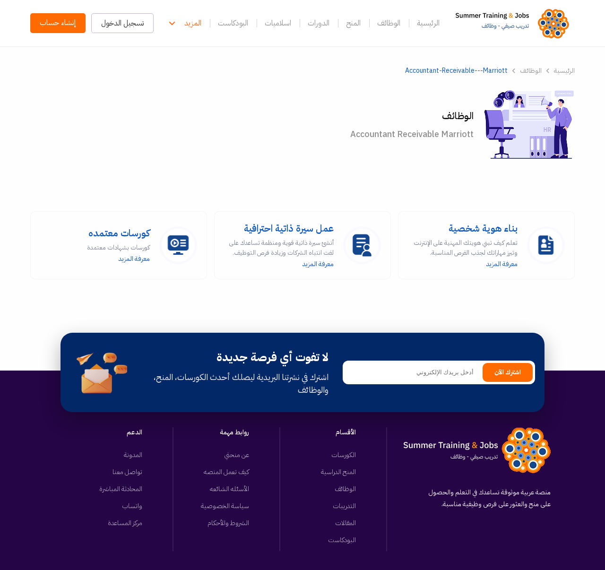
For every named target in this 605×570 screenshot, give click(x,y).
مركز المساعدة (125, 523)
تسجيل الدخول (122, 23)
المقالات (345, 523)
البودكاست (233, 23)
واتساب (132, 506)
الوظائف (388, 23)
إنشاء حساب (58, 22)
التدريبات (344, 506)
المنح (353, 23)
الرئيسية (428, 23)
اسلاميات (278, 23)
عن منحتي (237, 455)
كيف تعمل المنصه (226, 472)
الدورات (318, 23)
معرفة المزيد (466, 245)
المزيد (192, 23)
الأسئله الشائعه (229, 489)
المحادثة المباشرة (120, 489)
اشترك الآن (507, 372)
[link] (515, 23)
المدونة (133, 455)
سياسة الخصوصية (225, 506)
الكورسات (343, 455)
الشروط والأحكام (228, 523)
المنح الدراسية (338, 472)
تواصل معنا (127, 472)
